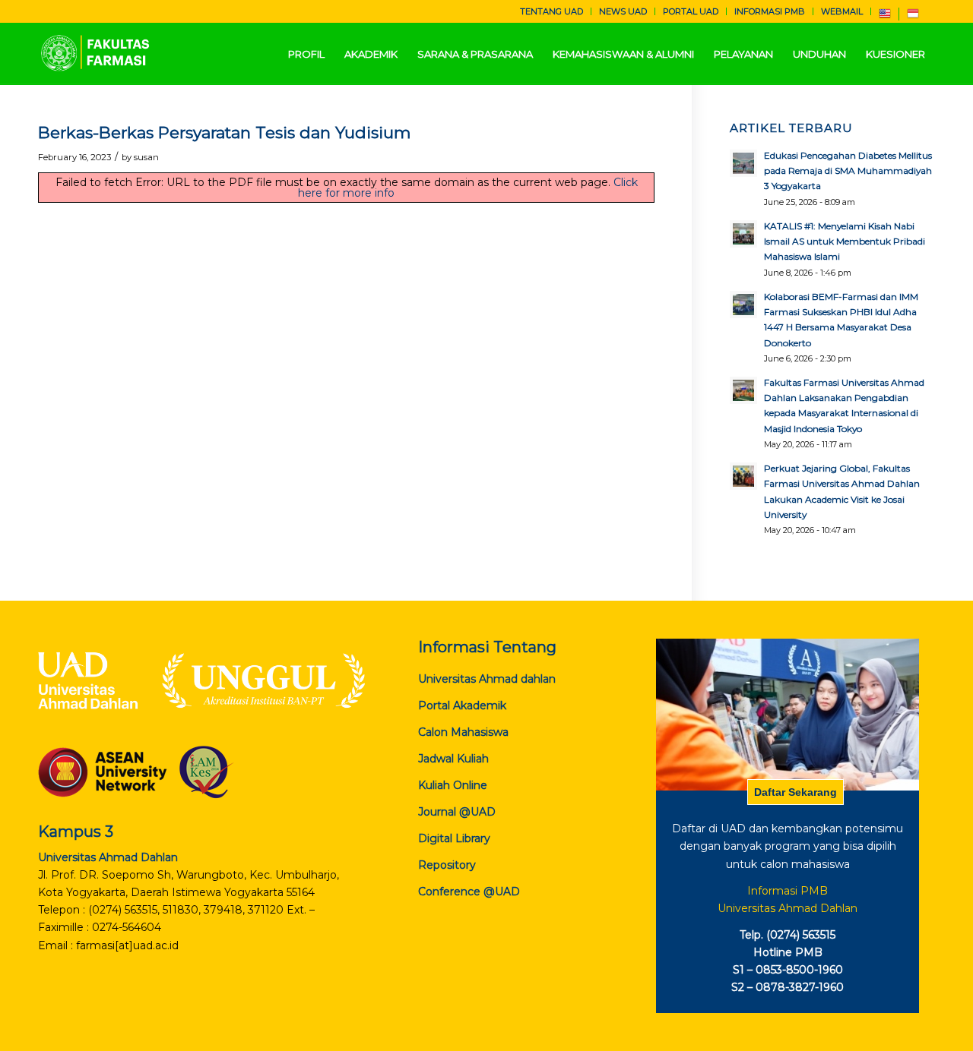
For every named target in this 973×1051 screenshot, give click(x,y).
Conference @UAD (469, 891)
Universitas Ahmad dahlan (487, 679)
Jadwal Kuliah (453, 758)
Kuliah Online (452, 785)
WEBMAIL (842, 11)
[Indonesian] (913, 16)
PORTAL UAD (690, 11)
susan (146, 157)
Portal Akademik (462, 705)
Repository (447, 865)
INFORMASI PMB (769, 11)
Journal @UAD (457, 812)
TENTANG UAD (551, 11)
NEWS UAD (623, 11)
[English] (885, 16)
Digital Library (454, 838)
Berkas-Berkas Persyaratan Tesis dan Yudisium (224, 132)
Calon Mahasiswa (463, 732)
